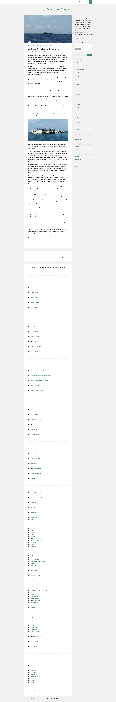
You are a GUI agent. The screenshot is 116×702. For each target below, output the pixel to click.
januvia (33, 478)
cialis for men (34, 278)
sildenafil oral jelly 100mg (36, 660)
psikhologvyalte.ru (35, 596)
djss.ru (33, 530)
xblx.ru (33, 548)
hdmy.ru (33, 674)
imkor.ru (33, 536)
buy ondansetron (35, 414)
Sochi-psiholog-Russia (36, 559)
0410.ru (33, 582)
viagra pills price (35, 307)
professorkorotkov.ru (36, 600)
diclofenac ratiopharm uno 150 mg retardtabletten (41, 444)
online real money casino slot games (39, 370)
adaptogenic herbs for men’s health (38, 621)
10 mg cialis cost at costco (37, 341)
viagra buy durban (35, 292)
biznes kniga (34, 517)
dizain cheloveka (35, 629)
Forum (33, 555)
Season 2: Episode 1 (78, 72)
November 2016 (78, 159)
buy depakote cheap (35, 483)
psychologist (34, 688)
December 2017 (78, 136)
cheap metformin (35, 365)
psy (32, 552)
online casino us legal (36, 302)
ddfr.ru (33, 534)
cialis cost (34, 424)
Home (25, 1)
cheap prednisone (35, 351)
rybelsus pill (34, 565)
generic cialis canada (36, 665)
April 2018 (77, 132)
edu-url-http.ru (34, 538)
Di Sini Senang (77, 62)
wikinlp (33, 682)
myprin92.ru (34, 584)
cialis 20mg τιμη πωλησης (37, 346)
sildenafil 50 (34, 607)
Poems (77, 101)
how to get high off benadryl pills (38, 361)
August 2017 (77, 149)
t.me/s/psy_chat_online (36, 557)
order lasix (34, 439)
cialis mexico (34, 646)
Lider (33, 678)
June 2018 (77, 129)
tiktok (33, 619)
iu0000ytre (34, 542)
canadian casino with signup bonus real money (40, 380)
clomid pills (34, 586)
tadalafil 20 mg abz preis (36, 492)
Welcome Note (31, 1)
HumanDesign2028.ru (36, 672)
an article (49, 231)
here (33, 594)
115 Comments (44, 51)
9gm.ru (33, 521)
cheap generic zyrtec (36, 385)
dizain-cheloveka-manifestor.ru (37, 676)
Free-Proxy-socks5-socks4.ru (37, 540)
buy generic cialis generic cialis (38, 488)
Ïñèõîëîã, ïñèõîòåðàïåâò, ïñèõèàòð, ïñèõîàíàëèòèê (41, 590)
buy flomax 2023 (35, 429)
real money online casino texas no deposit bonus (41, 375)
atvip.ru (33, 580)
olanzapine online (35, 409)
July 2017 (77, 152)
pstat (33, 532)
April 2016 (77, 166)
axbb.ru (33, 625)
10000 (33, 519)
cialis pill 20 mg (35, 331)
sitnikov (33, 544)
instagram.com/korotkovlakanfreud (38, 561)
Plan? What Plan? (78, 66)
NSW (77, 97)
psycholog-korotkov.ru (36, 598)
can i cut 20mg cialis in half (37, 458)
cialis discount (34, 312)
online (33, 686)
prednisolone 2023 (35, 434)
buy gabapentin (35, 463)
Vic (76, 114)
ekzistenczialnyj (35, 592)
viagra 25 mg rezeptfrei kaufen (37, 641)
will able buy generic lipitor (37, 395)
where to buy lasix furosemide (37, 405)
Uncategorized (78, 111)
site (33, 527)
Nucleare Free (41, 698)
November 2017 (78, 139)
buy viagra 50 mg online (36, 651)
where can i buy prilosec (36, 473)
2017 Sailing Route (78, 76)
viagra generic (34, 282)
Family (77, 87)
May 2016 (77, 163)
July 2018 (77, 126)
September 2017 (78, 146)
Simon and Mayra (58, 9)
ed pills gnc (34, 287)
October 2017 (77, 142)
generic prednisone (35, 512)
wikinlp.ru (33, 680)
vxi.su (33, 525)
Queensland (78, 104)
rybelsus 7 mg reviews (36, 575)
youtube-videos (35, 670)
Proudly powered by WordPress (30, 698)
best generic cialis (35, 631)
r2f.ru (33, 550)
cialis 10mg (34, 656)
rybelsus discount (35, 570)
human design (34, 627)
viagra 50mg (34, 297)
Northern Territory (40, 45)
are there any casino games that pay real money (41, 322)
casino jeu (34, 502)
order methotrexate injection (37, 390)
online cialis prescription (36, 612)
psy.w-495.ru (34, 684)
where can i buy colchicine (37, 453)
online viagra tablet (35, 317)
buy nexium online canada (36, 468)
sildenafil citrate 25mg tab (37, 636)
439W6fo (33, 554)
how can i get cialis (35, 273)
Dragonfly (31, 45)
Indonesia (77, 91)
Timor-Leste (49, 45)
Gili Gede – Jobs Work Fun (79, 69)
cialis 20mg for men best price (37, 326)
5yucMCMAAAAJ (35, 563)
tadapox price (34, 507)
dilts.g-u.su (34, 546)
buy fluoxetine (34, 356)
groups (33, 617)
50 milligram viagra (35, 602)
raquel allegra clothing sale (37, 449)
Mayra (39, 51)
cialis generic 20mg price (36, 419)
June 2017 (77, 156)
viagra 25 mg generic (36, 336)
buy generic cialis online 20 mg (37, 497)
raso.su (33, 523)
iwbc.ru (33, 528)
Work (77, 117)
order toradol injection (36, 400)
